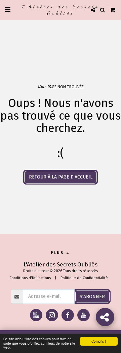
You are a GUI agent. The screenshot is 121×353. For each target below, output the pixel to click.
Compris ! (98, 341)
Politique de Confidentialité (84, 278)
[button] (7, 9)
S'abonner (92, 297)
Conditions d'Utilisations (30, 278)
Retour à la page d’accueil (60, 177)
